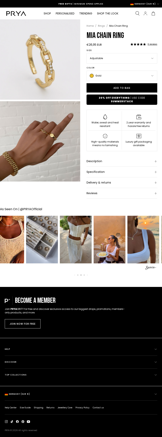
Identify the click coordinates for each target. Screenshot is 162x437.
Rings (101, 25)
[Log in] (145, 13)
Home (90, 25)
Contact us (98, 407)
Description (94, 161)
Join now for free (23, 323)
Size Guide (25, 407)
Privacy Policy (82, 407)
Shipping (38, 407)
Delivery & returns (99, 182)
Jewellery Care (65, 407)
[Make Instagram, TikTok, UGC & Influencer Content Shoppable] (150, 268)
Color (91, 68)
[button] (138, 44)
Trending (85, 13)
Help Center (11, 407)
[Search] (137, 13)
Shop (47, 13)
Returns (50, 407)
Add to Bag (121, 88)
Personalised (65, 13)
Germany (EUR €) (145, 3)
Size (89, 50)
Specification (96, 172)
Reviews (92, 193)
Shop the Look (107, 13)
